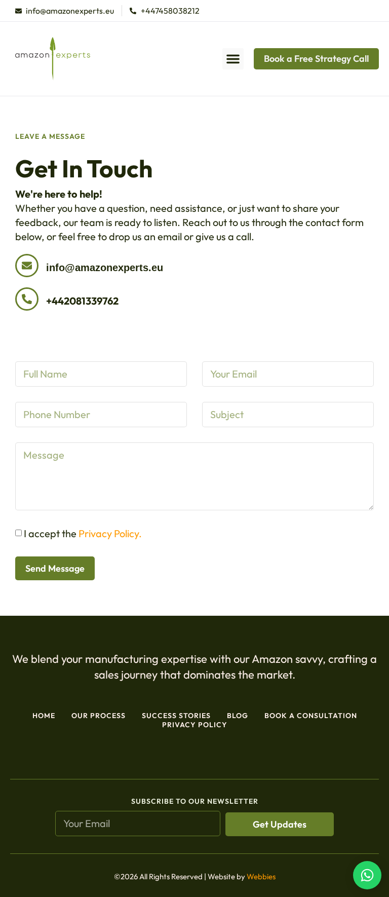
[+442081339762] (26, 299)
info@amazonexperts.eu (104, 267)
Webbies (261, 876)
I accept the (83, 533)
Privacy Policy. (110, 533)
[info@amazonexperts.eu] (26, 265)
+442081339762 (82, 300)
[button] (233, 58)
